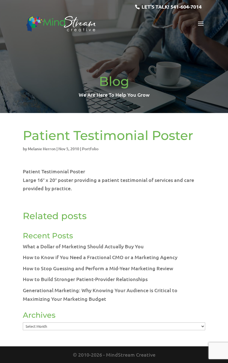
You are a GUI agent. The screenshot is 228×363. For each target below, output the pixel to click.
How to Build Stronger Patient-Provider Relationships (85, 279)
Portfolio (90, 148)
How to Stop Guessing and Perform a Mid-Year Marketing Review (98, 268)
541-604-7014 (186, 6)
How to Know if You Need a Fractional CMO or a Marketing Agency (100, 257)
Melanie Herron (42, 148)
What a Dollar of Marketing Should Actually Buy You (83, 246)
